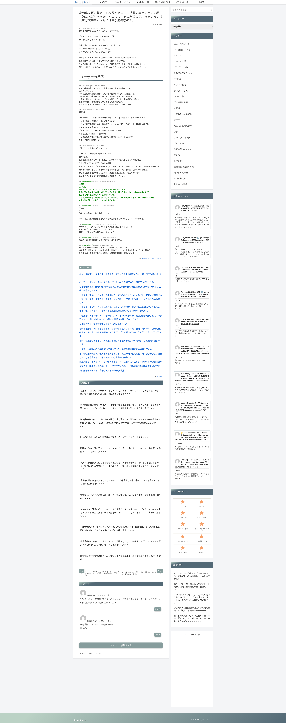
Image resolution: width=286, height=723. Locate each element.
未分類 (177, 155)
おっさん (178, 55)
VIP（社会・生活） (182, 50)
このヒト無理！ (181, 61)
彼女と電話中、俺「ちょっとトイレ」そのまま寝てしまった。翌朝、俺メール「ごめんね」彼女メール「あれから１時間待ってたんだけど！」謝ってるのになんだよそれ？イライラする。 (120, 332)
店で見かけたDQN (182, 137)
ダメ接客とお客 (181, 102)
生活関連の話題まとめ (184, 167)
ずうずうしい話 (181, 67)
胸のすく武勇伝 (181, 173)
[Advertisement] (192, 669)
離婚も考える (180, 178)
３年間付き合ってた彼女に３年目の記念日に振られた (103, 324)
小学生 (177, 131)
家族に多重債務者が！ (184, 126)
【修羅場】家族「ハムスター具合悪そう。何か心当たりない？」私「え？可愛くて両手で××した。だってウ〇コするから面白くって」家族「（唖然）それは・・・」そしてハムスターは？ (120, 299)
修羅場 (177, 108)
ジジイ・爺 (179, 96)
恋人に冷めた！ (181, 143)
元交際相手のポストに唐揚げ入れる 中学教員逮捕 (101, 370)
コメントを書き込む (120, 645)
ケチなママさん (86, 267)
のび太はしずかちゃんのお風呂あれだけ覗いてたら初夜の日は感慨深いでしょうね (116, 282)
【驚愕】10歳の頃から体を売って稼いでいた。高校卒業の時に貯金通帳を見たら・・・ (118, 349)
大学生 (177, 120)
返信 (158, 609)
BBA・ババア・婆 (182, 44)
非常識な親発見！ (182, 184)
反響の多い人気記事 (183, 114)
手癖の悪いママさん (183, 149)
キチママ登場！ (181, 85)
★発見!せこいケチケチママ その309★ (152, 258)
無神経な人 (179, 161)
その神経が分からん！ (184, 73)
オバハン (178, 79)
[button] (211, 9)
